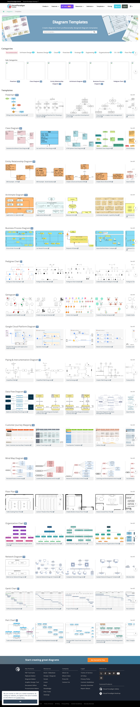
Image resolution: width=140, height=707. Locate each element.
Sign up (117, 6)
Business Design (44, 53)
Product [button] (45, 6)
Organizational (105, 53)
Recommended (11, 53)
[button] (55, 6)
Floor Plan (129, 53)
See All (132, 95)
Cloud (57, 53)
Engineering (91, 53)
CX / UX (118, 53)
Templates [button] (100, 6)
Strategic (79, 53)
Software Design (27, 53)
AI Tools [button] (66, 6)
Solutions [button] (89, 6)
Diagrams (10, 11)
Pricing (110, 6)
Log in (125, 6)
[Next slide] (135, 53)
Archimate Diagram (16, 194)
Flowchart (67, 53)
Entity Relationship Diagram (20, 161)
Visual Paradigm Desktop (30, 1)
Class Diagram (13, 128)
